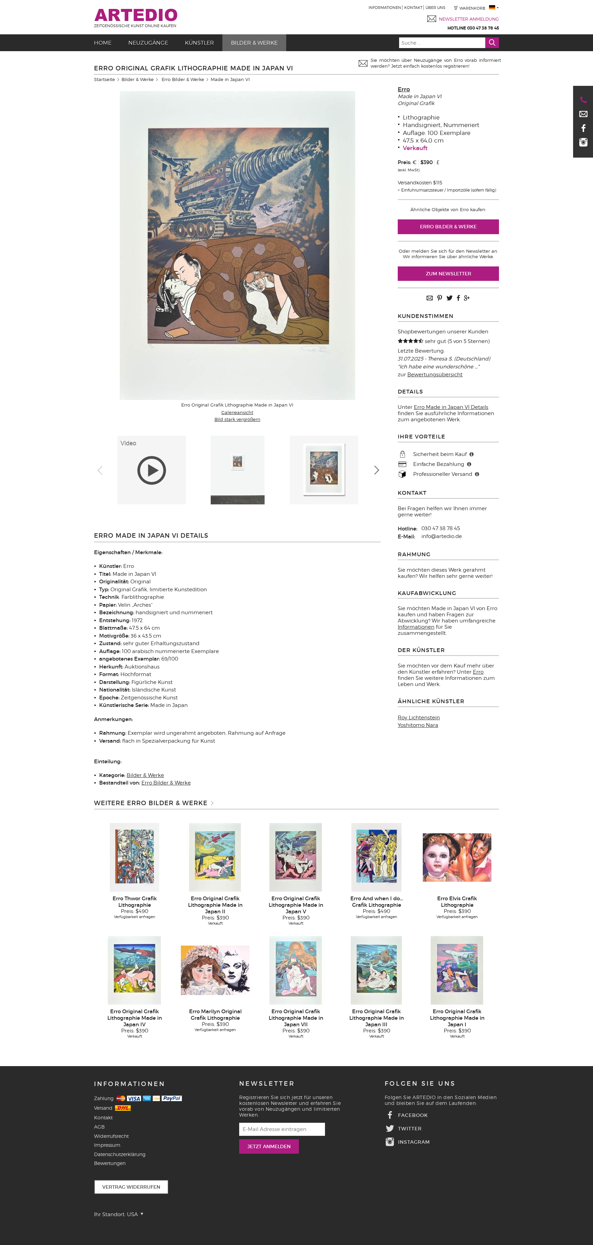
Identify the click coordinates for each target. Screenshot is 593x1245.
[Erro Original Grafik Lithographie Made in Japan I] (457, 970)
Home (103, 42)
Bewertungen (110, 1163)
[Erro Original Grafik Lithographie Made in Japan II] (215, 857)
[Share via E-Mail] (430, 298)
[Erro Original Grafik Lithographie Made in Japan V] (295, 857)
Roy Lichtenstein (419, 718)
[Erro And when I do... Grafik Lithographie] (376, 857)
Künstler (199, 42)
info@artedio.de (441, 536)
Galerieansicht (237, 412)
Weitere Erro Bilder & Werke (151, 803)
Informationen (385, 7)
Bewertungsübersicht (435, 375)
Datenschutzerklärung (120, 1154)
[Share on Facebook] (458, 298)
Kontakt (413, 7)
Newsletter (267, 1083)
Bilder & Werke (254, 42)
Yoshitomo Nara (418, 725)
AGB (99, 1127)
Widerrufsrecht (111, 1136)
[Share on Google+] (467, 298)
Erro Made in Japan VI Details (451, 407)
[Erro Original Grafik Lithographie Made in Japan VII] (295, 970)
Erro (404, 89)
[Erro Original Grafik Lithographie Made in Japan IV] (134, 970)
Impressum (107, 1145)
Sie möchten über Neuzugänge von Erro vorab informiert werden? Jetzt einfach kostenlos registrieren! (436, 63)
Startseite (104, 79)
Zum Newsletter (448, 274)
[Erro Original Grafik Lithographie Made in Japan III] (376, 970)
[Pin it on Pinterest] (440, 298)
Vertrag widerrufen (131, 1187)
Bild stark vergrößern (237, 419)
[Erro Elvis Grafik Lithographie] (457, 857)
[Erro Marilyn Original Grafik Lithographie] (215, 970)
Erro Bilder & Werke (183, 79)
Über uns (435, 7)
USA (133, 1214)
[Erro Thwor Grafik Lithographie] (134, 857)
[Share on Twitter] (449, 298)
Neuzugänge (148, 42)
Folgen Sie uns (420, 1083)
